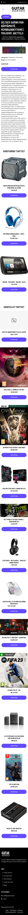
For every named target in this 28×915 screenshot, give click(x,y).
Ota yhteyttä (13, 910)
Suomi (4, 2)
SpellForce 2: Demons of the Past (14, 390)
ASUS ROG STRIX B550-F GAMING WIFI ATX (14, 488)
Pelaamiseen (11, 57)
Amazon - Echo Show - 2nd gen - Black (14, 282)
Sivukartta (20, 912)
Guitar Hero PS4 (8, 882)
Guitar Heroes (8, 873)
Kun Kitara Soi (8, 876)
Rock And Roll (7, 879)
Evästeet (20, 910)
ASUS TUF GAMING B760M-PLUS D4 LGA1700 (14, 332)
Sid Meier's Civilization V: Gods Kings (14, 447)
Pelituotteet (19, 57)
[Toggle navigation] (3, 9)
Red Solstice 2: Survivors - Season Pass (14, 637)
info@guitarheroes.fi (22, 2)
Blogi (5, 885)
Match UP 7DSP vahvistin (14, 828)
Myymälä (6, 17)
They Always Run (14, 784)
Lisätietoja (14, 69)
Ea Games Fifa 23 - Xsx (14, 690)
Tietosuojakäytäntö (10, 912)
